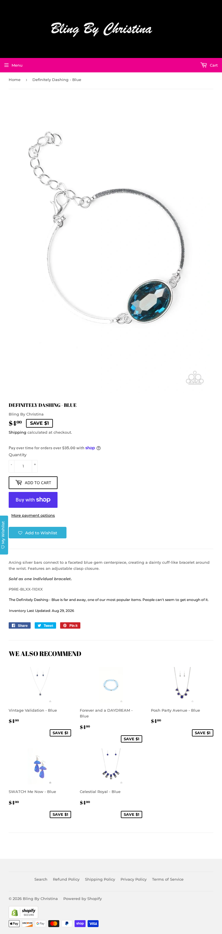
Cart (213, 65)
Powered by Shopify (82, 898)
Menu (17, 65)
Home (15, 79)
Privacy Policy (134, 879)
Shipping (17, 432)
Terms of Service (168, 879)
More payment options (33, 515)
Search (40, 879)
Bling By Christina (40, 898)
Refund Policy (66, 879)
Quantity (18, 454)
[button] (37, 532)
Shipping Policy (100, 879)
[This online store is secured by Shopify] (23, 917)
